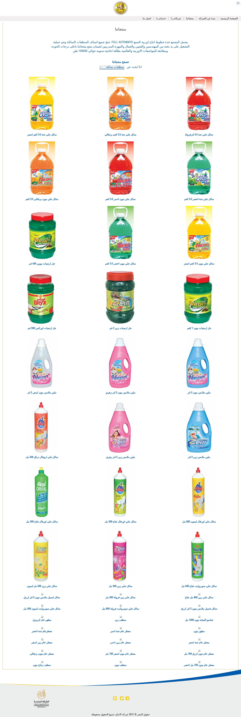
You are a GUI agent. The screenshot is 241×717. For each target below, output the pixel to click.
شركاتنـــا (176, 18)
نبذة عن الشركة (207, 18)
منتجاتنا (190, 18)
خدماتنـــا (161, 18)
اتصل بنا (147, 18)
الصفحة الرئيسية (229, 18)
